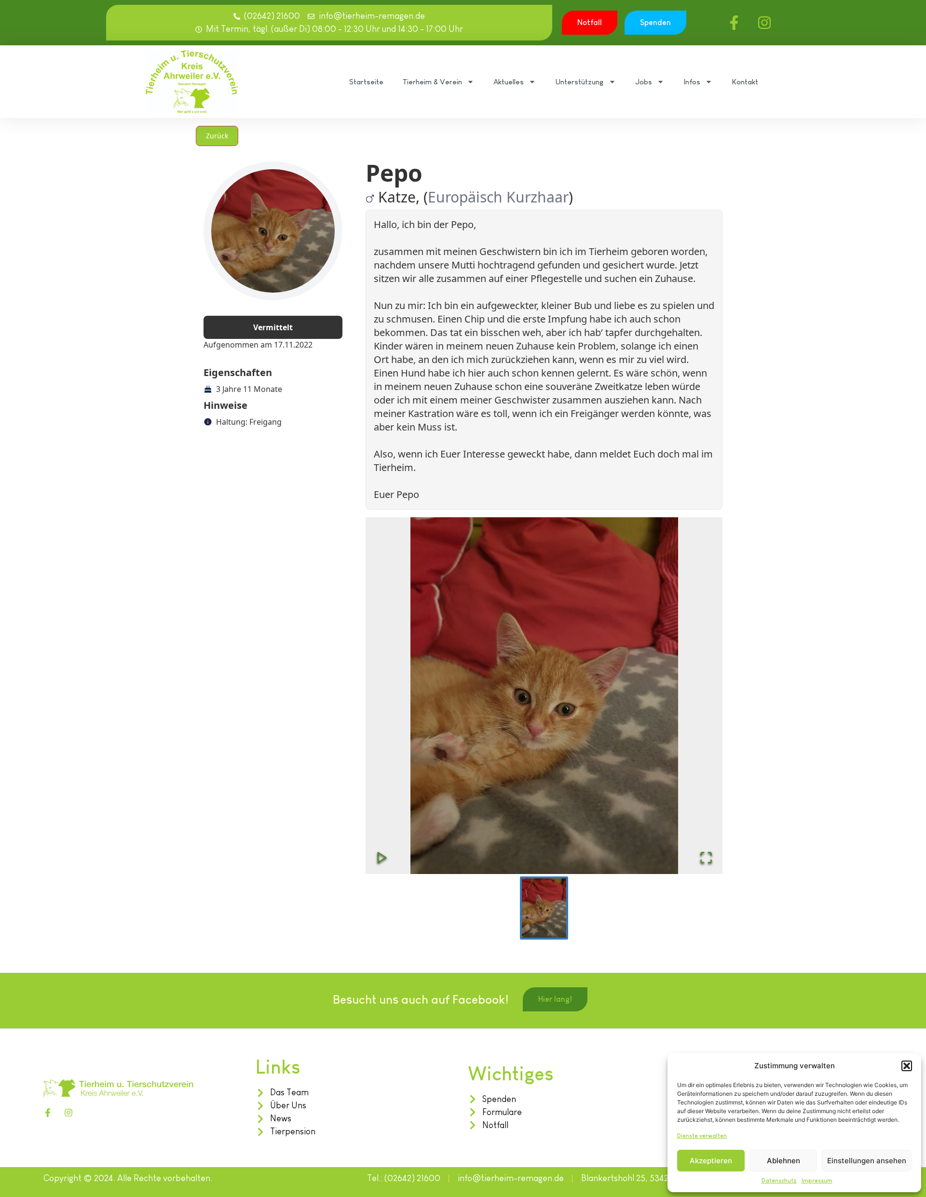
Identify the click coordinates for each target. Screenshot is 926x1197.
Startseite (366, 82)
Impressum (817, 1180)
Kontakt (745, 82)
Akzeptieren (711, 1160)
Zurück (217, 135)
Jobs (643, 82)
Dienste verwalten (702, 1135)
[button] (907, 1066)
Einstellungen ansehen (866, 1160)
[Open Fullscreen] (706, 857)
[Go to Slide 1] (544, 908)
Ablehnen (783, 1160)
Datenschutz (779, 1180)
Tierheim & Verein (432, 82)
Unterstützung (579, 82)
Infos (691, 82)
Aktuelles (508, 82)
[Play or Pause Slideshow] (382, 857)
